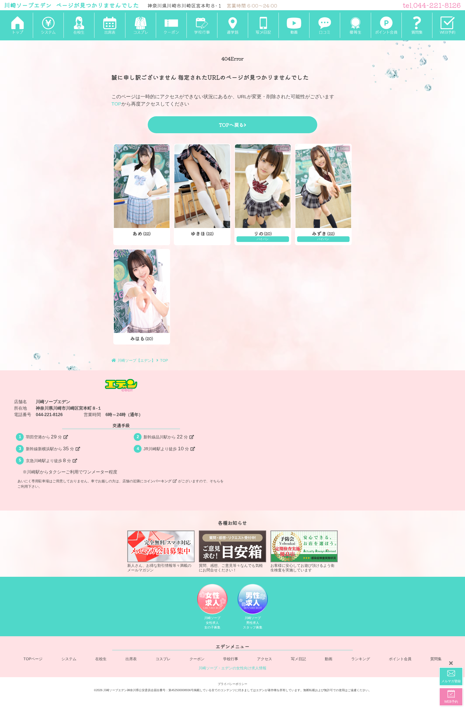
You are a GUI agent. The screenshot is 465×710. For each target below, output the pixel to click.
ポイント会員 (400, 658)
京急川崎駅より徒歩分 (48, 460)
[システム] (48, 25)
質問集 (436, 658)
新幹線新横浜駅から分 (50, 448)
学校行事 (230, 658)
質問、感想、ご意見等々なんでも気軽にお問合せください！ (231, 568)
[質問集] (416, 25)
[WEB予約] (447, 25)
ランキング (360, 658)
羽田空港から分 (44, 437)
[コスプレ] (140, 25)
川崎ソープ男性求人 (252, 622)
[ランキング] (355, 25)
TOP (116, 104)
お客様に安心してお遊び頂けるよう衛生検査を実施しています (302, 568)
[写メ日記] (263, 25)
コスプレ (163, 658)
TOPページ (33, 658)
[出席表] (109, 25)
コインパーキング (157, 481)
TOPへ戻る (231, 124)
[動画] (294, 25)
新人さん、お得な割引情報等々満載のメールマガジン (159, 568)
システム (68, 658)
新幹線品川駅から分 (165, 437)
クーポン (197, 658)
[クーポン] (171, 25)
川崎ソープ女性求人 (212, 622)
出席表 (131, 658)
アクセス (264, 658)
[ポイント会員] (386, 25)
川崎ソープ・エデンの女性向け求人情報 (232, 668)
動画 (328, 658)
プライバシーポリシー (232, 684)
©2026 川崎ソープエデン (110, 689)
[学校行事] (201, 25)
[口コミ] (324, 25)
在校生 (101, 658)
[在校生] (79, 25)
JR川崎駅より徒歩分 (166, 448)
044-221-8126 (49, 414)
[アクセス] (232, 25)
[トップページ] (17, 25)
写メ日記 (298, 658)
